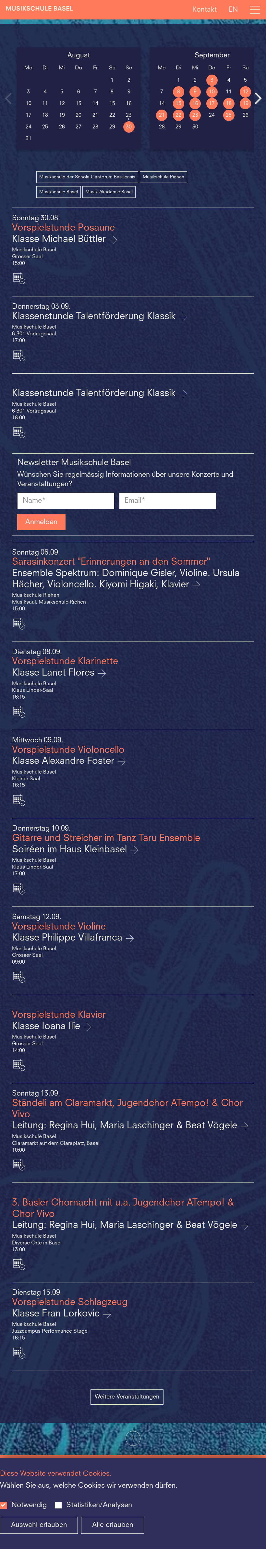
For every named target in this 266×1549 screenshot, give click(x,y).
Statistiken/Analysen (99, 1505)
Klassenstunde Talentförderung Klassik (95, 316)
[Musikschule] (39, 10)
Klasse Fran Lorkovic (57, 1314)
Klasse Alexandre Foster (64, 761)
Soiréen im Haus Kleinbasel (70, 850)
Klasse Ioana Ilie (47, 1026)
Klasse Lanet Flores (54, 673)
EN (233, 9)
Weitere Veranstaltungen (127, 1397)
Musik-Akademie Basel (109, 192)
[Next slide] (258, 98)
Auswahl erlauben (39, 1525)
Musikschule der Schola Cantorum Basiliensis (87, 177)
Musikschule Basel (58, 192)
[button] (133, 1439)
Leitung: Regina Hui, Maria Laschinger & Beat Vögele (126, 1126)
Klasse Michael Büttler (60, 239)
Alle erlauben (112, 1525)
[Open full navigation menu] (255, 10)
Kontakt (204, 9)
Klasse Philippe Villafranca (68, 938)
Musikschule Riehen (163, 177)
